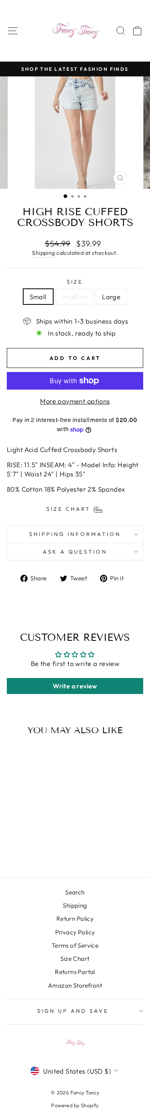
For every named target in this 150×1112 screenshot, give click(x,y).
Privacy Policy (75, 932)
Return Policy (75, 918)
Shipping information (75, 534)
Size (75, 281)
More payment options (75, 401)
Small (38, 296)
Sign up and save (73, 1011)
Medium (74, 296)
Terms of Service (75, 945)
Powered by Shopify (74, 1105)
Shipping (43, 252)
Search (74, 892)
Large (111, 296)
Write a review (75, 686)
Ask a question (75, 551)
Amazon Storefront (75, 985)
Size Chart (74, 958)
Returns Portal (75, 972)
